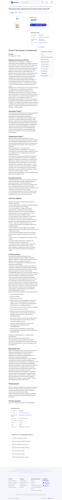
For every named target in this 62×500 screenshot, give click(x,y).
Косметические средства (13, 482)
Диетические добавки (12, 480)
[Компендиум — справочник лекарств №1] (15, 2)
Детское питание (11, 485)
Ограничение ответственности (36, 485)
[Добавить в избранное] (24, 17)
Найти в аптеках (39, 24)
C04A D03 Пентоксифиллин (44, 37)
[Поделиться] (24, 20)
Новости (32, 488)
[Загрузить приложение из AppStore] (46, 485)
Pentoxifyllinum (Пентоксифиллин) (42, 40)
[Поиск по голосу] (42, 2)
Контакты (32, 480)
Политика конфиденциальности (36, 487)
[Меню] (9, 2)
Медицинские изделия (12, 487)
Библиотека (22, 487)
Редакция (32, 482)
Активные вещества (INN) (24, 482)
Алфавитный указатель (24, 485)
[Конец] (52, 6)
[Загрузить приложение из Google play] (46, 483)
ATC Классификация (23, 480)
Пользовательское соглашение (36, 490)
